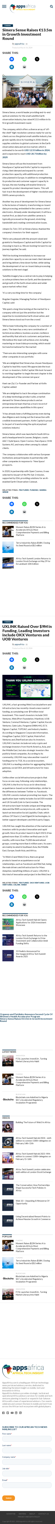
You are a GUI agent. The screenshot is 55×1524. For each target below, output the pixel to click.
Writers (22, 1514)
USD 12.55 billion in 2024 (37, 150)
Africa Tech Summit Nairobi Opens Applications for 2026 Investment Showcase (31, 922)
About (32, 1514)
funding (34, 490)
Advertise (10, 1514)
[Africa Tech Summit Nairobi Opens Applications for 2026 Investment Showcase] (8, 924)
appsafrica (19, 44)
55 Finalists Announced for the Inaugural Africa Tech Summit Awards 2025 (31, 954)
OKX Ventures (37, 883)
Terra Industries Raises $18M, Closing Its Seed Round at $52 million (33, 544)
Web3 (24, 885)
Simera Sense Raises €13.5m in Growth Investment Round (26, 1019)
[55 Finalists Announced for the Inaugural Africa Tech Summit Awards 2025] (8, 955)
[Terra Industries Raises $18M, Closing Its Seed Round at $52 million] (8, 547)
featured (24, 490)
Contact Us (43, 1514)
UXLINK (16, 885)
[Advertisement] (27, 591)
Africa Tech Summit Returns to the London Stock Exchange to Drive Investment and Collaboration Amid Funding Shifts (32, 939)
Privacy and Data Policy (29, 1517)
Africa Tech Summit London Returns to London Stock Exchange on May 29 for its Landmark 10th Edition (33, 561)
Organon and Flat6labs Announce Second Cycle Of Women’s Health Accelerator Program (26, 1015)
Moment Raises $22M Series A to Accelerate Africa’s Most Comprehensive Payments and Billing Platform (32, 531)
